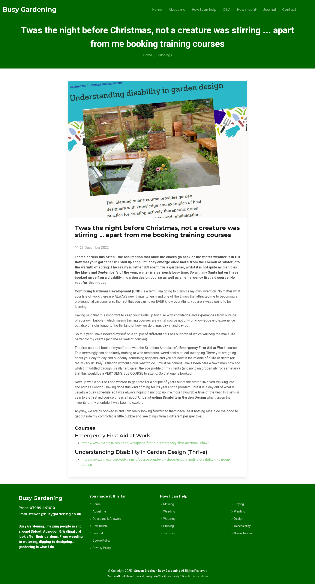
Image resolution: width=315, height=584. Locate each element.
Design (238, 518)
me (137, 576)
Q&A (227, 9)
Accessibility (242, 525)
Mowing (168, 504)
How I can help (204, 9)
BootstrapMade (198, 576)
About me (177, 9)
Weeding (169, 511)
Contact (289, 9)
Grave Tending (244, 533)
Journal (269, 9)
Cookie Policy (101, 540)
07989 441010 (42, 508)
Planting (239, 511)
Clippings (165, 55)
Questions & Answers (107, 518)
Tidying (239, 504)
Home (157, 9)
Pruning (168, 525)
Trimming (169, 533)
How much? (247, 9)
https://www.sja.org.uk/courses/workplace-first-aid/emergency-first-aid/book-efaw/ (145, 443)
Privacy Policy (102, 547)
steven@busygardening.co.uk (54, 514)
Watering (169, 518)
